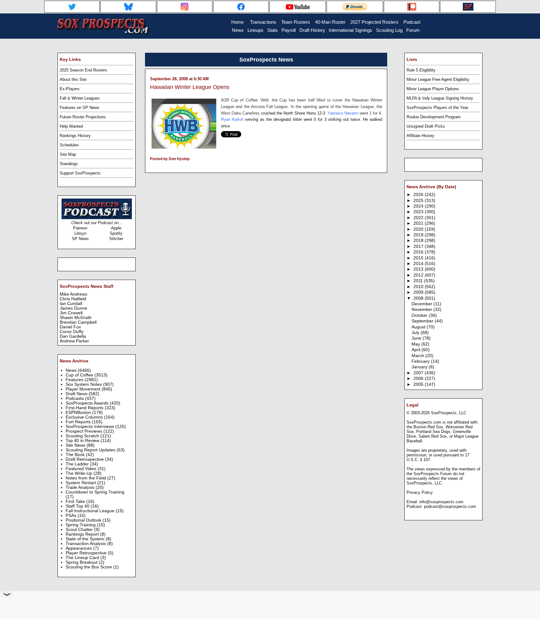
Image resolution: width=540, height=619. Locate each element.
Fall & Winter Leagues (80, 98)
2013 (419, 269)
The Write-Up (79, 473)
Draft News (77, 393)
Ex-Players (70, 88)
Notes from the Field (86, 478)
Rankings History (75, 135)
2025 (419, 200)
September (423, 321)
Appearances (79, 548)
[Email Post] (150, 167)
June (417, 338)
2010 (419, 286)
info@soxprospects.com (441, 501)
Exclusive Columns (85, 417)
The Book (76, 454)
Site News (76, 445)
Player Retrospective (87, 553)
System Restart (81, 482)
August (419, 327)
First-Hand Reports (85, 407)
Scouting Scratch (83, 436)
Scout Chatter (80, 529)
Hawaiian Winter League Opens (189, 87)
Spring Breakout (82, 562)
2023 (419, 211)
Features (75, 379)
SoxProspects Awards (88, 403)
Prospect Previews (84, 431)
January (420, 367)
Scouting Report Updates (91, 450)
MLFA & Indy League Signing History (440, 98)
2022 (419, 217)
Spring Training (81, 525)
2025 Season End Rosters (83, 70)
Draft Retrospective (85, 459)
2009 (419, 292)
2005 (419, 384)
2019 (419, 235)
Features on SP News (79, 107)
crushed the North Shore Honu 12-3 (293, 113)
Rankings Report (83, 534)
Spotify (116, 233)
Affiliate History (420, 135)
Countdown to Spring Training (95, 492)
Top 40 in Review (83, 440)
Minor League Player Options (433, 88)
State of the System (86, 539)
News (72, 370)
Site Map (68, 154)
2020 (419, 229)
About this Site (73, 79)
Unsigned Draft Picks (426, 126)
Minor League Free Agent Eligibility (438, 79)
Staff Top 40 (78, 506)
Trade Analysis (81, 487)
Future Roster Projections (83, 117)
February (421, 361)
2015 (419, 258)
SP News (80, 238)
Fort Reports (79, 422)
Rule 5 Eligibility (421, 70)
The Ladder (78, 464)
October (420, 315)
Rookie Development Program (434, 117)
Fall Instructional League (91, 510)
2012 (419, 275)
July (416, 332)
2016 (419, 252)
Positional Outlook (84, 520)
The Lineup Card (83, 557)
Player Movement (84, 389)
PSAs (72, 515)
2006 (419, 378)
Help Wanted (71, 126)
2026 (419, 194)
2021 (419, 223)
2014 (419, 263)
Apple (116, 228)
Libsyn (80, 233)
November (422, 309)
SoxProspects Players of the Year (437, 107)
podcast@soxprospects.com (450, 506)
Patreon (80, 228)
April (417, 349)
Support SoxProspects (80, 173)
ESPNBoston (79, 412)
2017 (419, 246)
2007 (419, 373)
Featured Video (82, 468)
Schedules (69, 145)
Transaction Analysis (86, 543)
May (416, 344)
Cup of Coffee (80, 375)
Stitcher (116, 238)
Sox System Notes (84, 384)
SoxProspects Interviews (90, 426)
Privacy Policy (420, 492)
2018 (419, 240)
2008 (419, 298)
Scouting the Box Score (89, 567)
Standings (69, 163)
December (422, 304)
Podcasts (75, 398)
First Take (76, 501)
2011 (418, 280)
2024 (419, 206)
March (418, 355)
